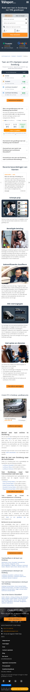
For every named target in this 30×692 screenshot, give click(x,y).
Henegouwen (23, 601)
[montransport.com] (9, 2)
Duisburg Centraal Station (9, 481)
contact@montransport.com (10, 631)
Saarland (4, 603)
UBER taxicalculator (11, 452)
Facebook (3, 681)
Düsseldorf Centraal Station (9, 487)
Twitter (9, 681)
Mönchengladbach (6, 565)
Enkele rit (9, 15)
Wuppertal (12, 564)
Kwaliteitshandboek (8, 669)
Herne (17, 564)
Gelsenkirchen (21, 562)
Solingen (13, 565)
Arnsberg (17, 597)
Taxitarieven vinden (15, 553)
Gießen (11, 600)
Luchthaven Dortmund (8, 469)
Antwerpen (25, 597)
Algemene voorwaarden (9, 662)
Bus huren (5, 656)
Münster (20, 566)
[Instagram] (21, 681)
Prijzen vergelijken (15, 130)
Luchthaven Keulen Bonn (19, 576)
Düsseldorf (19, 56)
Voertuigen (5, 643)
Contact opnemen (7, 650)
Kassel (19, 600)
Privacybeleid (6, 666)
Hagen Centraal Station (21, 589)
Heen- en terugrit (20, 15)
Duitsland (14, 56)
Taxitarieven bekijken (15, 100)
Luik (21, 597)
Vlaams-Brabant (6, 598)
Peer (26, 566)
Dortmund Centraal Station (8, 590)
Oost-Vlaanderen (9, 601)
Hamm (12, 566)
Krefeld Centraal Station (8, 485)
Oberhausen (5, 562)
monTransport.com (6, 56)
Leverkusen (19, 565)
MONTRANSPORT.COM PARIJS (11, 625)
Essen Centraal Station (8, 483)
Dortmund (25, 565)
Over (3, 647)
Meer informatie (15, 619)
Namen (15, 600)
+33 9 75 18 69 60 (8, 628)
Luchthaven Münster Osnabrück (9, 578)
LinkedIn (15, 681)
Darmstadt (16, 601)
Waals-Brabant (14, 598)
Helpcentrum (6, 640)
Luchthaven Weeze (7, 467)
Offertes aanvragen (15, 426)
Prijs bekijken (15, 35)
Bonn (15, 566)
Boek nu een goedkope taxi (15, 517)
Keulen (9, 438)
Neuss (3, 564)
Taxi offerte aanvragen (15, 386)
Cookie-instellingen (6, 685)
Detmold (20, 598)
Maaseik (8, 566)
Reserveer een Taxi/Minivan (20, 689)
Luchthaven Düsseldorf (8, 465)
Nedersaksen (9, 603)
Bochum (7, 564)
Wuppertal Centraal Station (9, 489)
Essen (9, 562)
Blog (3, 653)
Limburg (12, 597)
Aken (23, 566)
